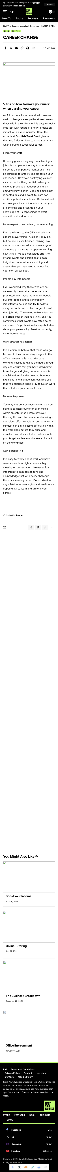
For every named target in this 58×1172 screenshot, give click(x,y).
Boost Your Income (18, 896)
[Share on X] (11, 47)
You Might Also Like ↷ (20, 856)
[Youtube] (29, 1151)
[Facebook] (29, 1130)
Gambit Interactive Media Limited (35, 1159)
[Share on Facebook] (5, 47)
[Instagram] (29, 1144)
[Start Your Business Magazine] (29, 11)
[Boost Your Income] (29, 877)
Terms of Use (19, 6)
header (19, 515)
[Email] (16, 47)
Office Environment (19, 1045)
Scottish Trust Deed (28, 136)
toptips (16, 31)
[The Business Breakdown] (29, 976)
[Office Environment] (29, 1026)
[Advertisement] (29, 564)
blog (6, 31)
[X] (29, 1137)
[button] (49, 4)
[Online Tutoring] (29, 927)
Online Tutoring (16, 946)
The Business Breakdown (23, 996)
